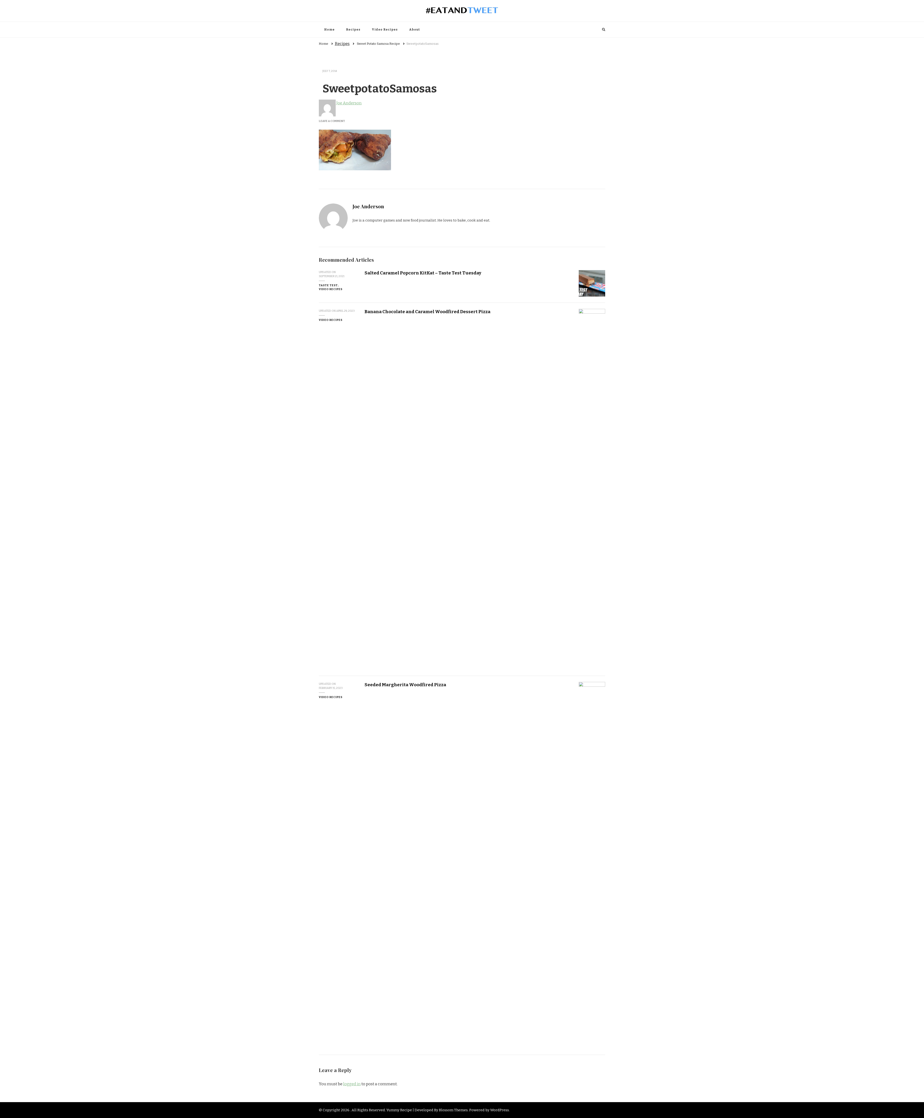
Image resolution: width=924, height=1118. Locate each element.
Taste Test (328, 285)
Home (329, 29)
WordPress (499, 1110)
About (414, 29)
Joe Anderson (349, 103)
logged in (352, 1083)
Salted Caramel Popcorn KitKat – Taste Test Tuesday (423, 273)
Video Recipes (385, 29)
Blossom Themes (453, 1110)
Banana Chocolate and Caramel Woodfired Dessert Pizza (427, 311)
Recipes (353, 29)
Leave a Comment (332, 121)
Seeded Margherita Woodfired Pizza (405, 684)
